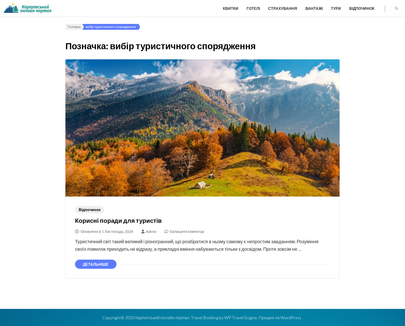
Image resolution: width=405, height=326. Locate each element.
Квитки (230, 8)
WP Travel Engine (240, 317)
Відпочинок (362, 8)
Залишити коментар (186, 231)
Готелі (253, 8)
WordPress (290, 317)
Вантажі (314, 8)
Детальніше (96, 264)
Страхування (282, 8)
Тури (336, 8)
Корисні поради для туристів (118, 220)
